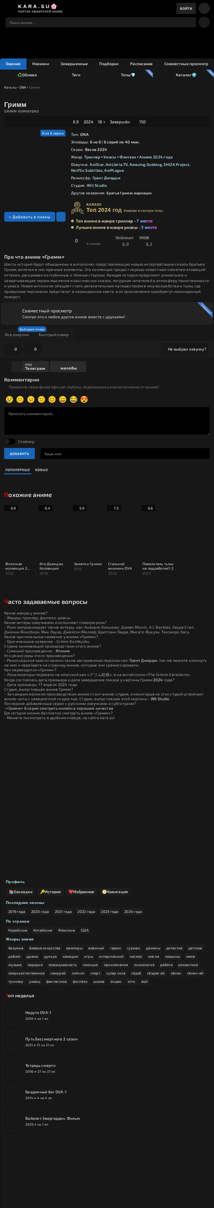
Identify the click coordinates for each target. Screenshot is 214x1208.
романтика (188, 964)
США (85, 930)
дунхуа (50, 956)
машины (172, 956)
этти (131, 981)
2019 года (16, 911)
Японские (66, 930)
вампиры (74, 948)
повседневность (62, 964)
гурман (133, 948)
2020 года (40, 911)
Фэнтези (128, 157)
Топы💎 (128, 74)
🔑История (50, 891)
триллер (15, 981)
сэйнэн (78, 973)
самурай (58, 973)
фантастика (56, 981)
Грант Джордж (106, 177)
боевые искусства (44, 948)
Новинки (40, 63)
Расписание (141, 63)
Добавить (19, 453)
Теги (76, 74)
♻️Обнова (27, 74)
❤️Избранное (81, 891)
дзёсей (14, 956)
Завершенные (74, 63)
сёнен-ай (195, 973)
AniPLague (114, 170)
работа (166, 964)
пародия (35, 964)
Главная (13, 63)
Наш (35, 367)
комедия (70, 956)
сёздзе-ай (156, 973)
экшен (115, 981)
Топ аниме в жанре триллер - (114, 220)
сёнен (176, 973)
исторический (111, 956)
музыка (15, 964)
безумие (15, 948)
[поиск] (189, 22)
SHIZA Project (176, 164)
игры (88, 956)
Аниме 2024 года (156, 157)
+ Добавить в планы (29, 216)
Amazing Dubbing (146, 164)
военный (96, 948)
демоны (153, 948)
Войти (186, 8)
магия (153, 956)
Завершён (120, 121)
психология (144, 964)
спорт (95, 973)
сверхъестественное (26, 973)
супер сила (115, 973)
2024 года (133, 911)
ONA (23, 87)
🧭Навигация (115, 891)
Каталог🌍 (186, 74)
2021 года (63, 911)
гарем (115, 948)
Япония (63, 650)
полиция (90, 964)
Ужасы (109, 157)
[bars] (204, 8)
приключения (116, 964)
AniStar (97, 164)
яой (144, 981)
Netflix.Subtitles (87, 170)
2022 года (86, 911)
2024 (88, 121)
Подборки (108, 63)
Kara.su (10, 87)
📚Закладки (21, 891)
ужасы (34, 981)
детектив (174, 948)
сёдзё (136, 973)
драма (32, 956)
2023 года (109, 911)
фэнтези (80, 981)
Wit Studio (97, 185)
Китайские (42, 930)
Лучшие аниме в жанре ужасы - (116, 227)
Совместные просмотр (186, 63)
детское (195, 948)
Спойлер (26, 441)
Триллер (92, 157)
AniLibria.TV (117, 164)
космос (136, 956)
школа (98, 981)
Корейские (18, 930)
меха (190, 956)
